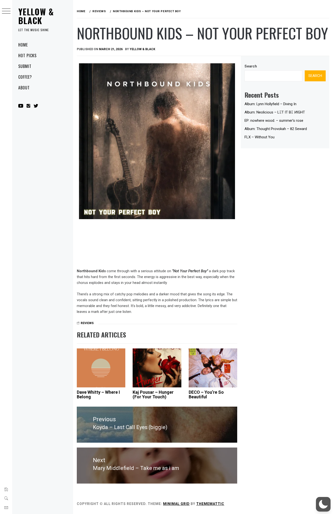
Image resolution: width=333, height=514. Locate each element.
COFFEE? (25, 77)
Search (251, 66)
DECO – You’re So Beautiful (206, 395)
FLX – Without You (259, 137)
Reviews (87, 323)
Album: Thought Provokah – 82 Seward (276, 129)
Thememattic (210, 504)
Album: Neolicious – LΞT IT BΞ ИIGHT (275, 112)
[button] (323, 504)
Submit (24, 66)
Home (23, 45)
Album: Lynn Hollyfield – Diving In (270, 104)
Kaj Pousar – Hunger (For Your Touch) (153, 395)
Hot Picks (27, 55)
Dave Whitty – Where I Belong (98, 395)
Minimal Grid (176, 504)
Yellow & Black (36, 16)
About (24, 88)
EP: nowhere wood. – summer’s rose (274, 120)
